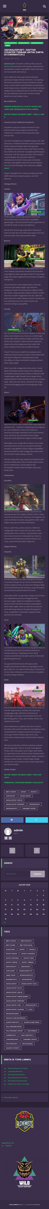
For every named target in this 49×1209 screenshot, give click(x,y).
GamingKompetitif (25, 970)
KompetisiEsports (12, 1022)
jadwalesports (11, 808)
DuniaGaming (10, 949)
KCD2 (30, 1009)
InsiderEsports (11, 979)
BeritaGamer (10, 945)
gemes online (10, 975)
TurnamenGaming (12, 1039)
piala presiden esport (14, 1026)
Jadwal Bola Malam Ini (15, 1071)
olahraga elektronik (31, 1022)
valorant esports (13, 1048)
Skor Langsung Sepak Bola (16, 1075)
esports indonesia (28, 953)
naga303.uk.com (8, 1143)
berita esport (11, 791)
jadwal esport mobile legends (17, 996)
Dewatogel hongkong (11, 1097)
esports (34, 791)
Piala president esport (14, 1030)
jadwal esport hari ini (14, 800)
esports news (29, 958)
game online (10, 970)
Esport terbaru (28, 962)
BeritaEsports (26, 941)
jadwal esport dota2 (14, 988)
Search (37, 874)
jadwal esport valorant (15, 1009)
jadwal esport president (15, 804)
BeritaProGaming (26, 945)
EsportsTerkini (11, 962)
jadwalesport (34, 804)
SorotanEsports (27, 1035)
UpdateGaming (27, 1043)
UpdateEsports (12, 1043)
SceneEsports (11, 1035)
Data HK (8, 1146)
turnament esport (29, 808)
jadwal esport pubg (13, 1005)
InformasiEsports (26, 975)
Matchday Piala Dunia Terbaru (18, 1068)
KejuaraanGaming (12, 1013)
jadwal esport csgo (29, 983)
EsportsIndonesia (12, 958)
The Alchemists (14, 1204)
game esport (10, 796)
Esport (23, 791)
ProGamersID (32, 1030)
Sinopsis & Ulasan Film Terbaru (18, 1078)
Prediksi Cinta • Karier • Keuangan (18, 1084)
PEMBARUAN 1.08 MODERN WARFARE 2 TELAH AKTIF (23, 783)
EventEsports (11, 966)
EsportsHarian (11, 953)
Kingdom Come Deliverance (15, 1018)
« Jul (3, 922)
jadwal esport (25, 796)
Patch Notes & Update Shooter (17, 1081)
